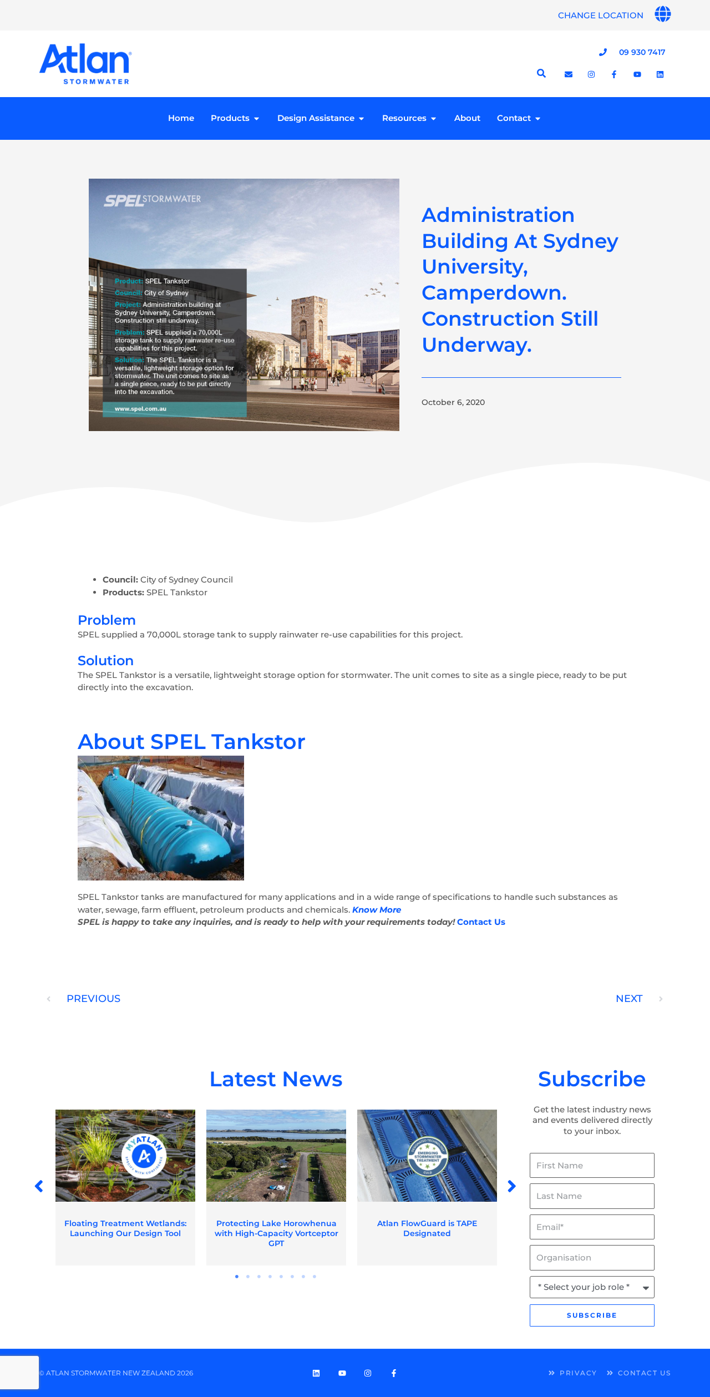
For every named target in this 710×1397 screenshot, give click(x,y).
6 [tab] (292, 1276)
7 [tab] (304, 1276)
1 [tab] (237, 1276)
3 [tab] (259, 1276)
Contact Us (481, 922)
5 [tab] (281, 1276)
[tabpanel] (125, 1188)
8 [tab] (315, 1276)
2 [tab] (248, 1276)
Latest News (276, 1079)
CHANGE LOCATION (600, 15)
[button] (39, 1186)
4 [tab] (270, 1276)
